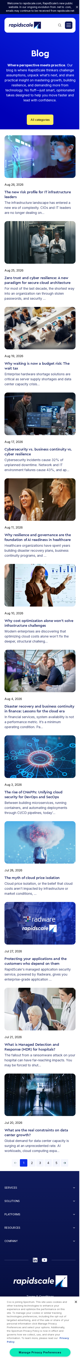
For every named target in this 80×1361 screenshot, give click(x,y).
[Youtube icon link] (44, 1260)
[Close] (76, 1302)
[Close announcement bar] (77, 7)
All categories (40, 120)
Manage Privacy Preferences (40, 1352)
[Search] (59, 25)
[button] (64, 1163)
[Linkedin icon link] (35, 1260)
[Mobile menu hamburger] (68, 25)
